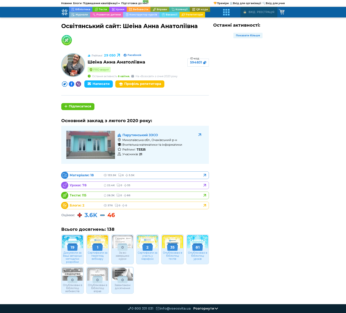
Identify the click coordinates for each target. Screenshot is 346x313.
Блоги (77, 3)
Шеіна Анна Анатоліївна (116, 62)
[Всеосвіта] (64, 12)
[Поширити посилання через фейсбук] (71, 84)
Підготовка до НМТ (135, 3)
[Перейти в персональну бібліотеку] (136, 175)
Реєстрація (265, 12)
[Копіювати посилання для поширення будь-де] (64, 84)
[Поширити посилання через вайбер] (78, 84)
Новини (66, 3)
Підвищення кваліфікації (101, 3)
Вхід (252, 12)
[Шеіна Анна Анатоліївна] (73, 65)
